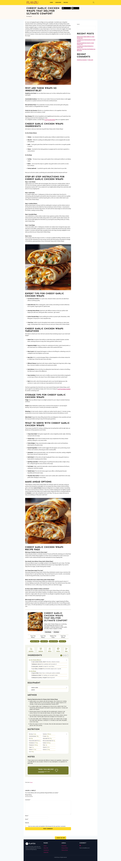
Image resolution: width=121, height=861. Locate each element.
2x (63, 655)
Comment (28, 800)
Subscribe (58, 2)
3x (65, 655)
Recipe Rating (28, 795)
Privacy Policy (65, 848)
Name (27, 815)
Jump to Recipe (67, 8)
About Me (46, 848)
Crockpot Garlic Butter (50, 119)
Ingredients (31, 651)
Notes (66, 651)
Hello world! (90, 60)
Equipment (40, 651)
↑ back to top (60, 838)
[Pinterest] (80, 845)
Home (51, 2)
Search (78, 24)
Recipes (66, 2)
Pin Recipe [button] (56, 631)
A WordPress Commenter (82, 60)
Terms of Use (65, 850)
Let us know (41, 771)
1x (61, 655)
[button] (66, 660)
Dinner (31, 782)
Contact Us (46, 850)
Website (27, 823)
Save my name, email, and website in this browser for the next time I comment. (47, 826)
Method (49, 651)
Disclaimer (64, 845)
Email (27, 819)
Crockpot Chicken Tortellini (64, 389)
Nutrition (58, 651)
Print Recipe (76, 8)
